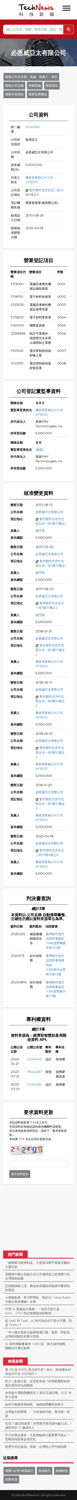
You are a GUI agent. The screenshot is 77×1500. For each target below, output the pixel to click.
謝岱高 (40, 531)
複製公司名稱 (14, 85)
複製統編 (35, 85)
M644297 (34, 1072)
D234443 (34, 1059)
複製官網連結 (38, 94)
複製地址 (52, 85)
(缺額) (40, 450)
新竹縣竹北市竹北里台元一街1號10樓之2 (50, 649)
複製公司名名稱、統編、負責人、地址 (31, 77)
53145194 (32, 127)
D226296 (34, 1084)
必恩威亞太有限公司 (49, 512)
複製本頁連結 (14, 94)
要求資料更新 (19, 1174)
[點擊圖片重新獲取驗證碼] (26, 1150)
